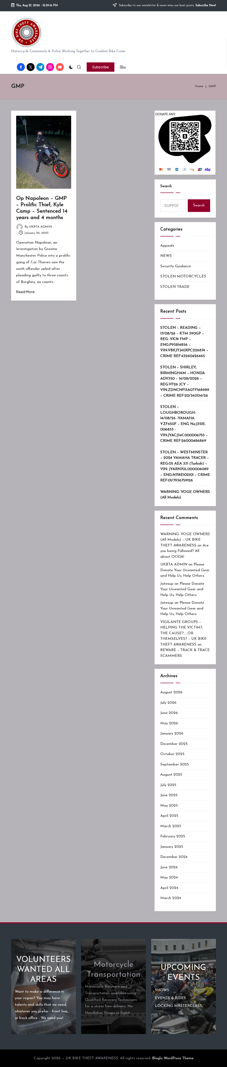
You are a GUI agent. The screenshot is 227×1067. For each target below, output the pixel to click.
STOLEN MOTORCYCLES (183, 276)
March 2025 (170, 826)
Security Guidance (175, 266)
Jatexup (166, 584)
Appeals (167, 246)
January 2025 (171, 847)
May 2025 (169, 805)
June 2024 (169, 867)
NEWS (166, 256)
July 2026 (168, 703)
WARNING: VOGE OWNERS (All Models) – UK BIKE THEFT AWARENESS (185, 539)
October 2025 (172, 754)
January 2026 (171, 733)
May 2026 (169, 723)
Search (166, 186)
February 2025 (172, 836)
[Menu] (122, 67)
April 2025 (169, 816)
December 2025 (174, 744)
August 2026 (171, 692)
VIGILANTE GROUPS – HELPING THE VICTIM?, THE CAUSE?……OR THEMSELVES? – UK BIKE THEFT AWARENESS (183, 633)
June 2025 (169, 795)
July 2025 (168, 785)
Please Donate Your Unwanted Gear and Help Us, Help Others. (184, 570)
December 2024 (174, 857)
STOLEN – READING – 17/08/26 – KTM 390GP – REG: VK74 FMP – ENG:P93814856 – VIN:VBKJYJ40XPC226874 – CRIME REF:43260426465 (184, 342)
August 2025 (171, 775)
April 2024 (169, 888)
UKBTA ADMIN (173, 564)
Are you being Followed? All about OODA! (184, 551)
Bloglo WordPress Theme (173, 1058)
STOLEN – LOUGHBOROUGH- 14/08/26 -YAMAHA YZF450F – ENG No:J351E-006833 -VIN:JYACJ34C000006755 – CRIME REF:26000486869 (184, 424)
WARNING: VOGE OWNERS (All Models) (185, 495)
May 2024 (169, 877)
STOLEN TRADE (175, 287)
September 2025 (174, 764)
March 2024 (170, 898)
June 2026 (169, 713)
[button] (100, 67)
